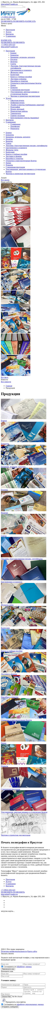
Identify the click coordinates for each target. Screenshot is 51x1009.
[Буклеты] (15, 289)
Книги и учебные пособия (21, 77)
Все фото (4, 377)
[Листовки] (15, 332)
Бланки (13, 53)
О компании (11, 36)
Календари (14, 75)
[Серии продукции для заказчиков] (15, 311)
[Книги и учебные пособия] (15, 354)
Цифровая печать (17, 103)
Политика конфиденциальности (14, 951)
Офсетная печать (17, 100)
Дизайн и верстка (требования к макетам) (27, 105)
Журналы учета (16, 72)
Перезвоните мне (8, 969)
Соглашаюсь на (18, 967)
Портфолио (15, 126)
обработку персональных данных (30, 1004)
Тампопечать (15, 113)
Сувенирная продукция (20, 90)
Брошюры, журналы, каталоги (22, 57)
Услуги (8, 32)
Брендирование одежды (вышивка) (24, 118)
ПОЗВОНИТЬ (7, 21)
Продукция (10, 30)
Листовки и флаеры (18, 79)
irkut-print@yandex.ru (9, 4)
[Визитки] (15, 203)
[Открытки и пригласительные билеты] (15, 375)
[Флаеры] (15, 225)
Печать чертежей (17, 109)
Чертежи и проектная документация (25, 96)
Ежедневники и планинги (21, 70)
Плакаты (14, 87)
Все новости (6, 382)
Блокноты (14, 55)
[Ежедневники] (15, 246)
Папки (13, 85)
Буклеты (13, 59)
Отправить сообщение (10, 1007)
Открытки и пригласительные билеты (25, 83)
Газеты (13, 64)
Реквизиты (14, 129)
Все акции (5, 180)
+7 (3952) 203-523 (8, 17)
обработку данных (24, 967)
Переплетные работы (19, 111)
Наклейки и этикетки (19, 81)
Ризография (15, 107)
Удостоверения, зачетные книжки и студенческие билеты (24, 93)
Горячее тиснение (17, 116)
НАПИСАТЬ (30, 21)
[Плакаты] (15, 268)
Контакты (10, 34)
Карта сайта (32, 951)
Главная (9, 386)
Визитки (13, 62)
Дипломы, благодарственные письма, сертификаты (26, 146)
